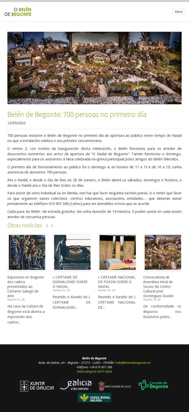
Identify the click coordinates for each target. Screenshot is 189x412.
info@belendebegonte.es (133, 363)
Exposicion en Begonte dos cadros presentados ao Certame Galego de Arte (25, 286)
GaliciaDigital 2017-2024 (94, 371)
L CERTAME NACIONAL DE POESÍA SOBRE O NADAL (117, 282)
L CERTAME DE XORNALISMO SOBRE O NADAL (70, 282)
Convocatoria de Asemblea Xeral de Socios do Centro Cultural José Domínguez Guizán (158, 286)
